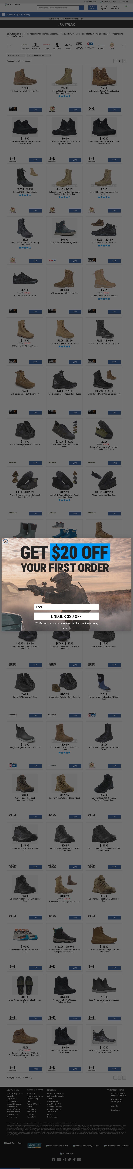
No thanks (66, 628)
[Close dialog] (5, 541)
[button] (66, 619)
